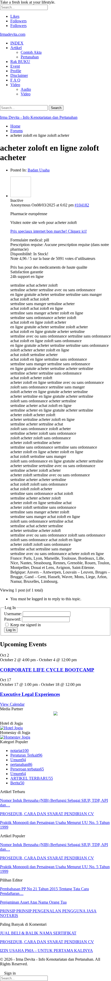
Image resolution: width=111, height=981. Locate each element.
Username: (13, 614)
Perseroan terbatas (27, 769)
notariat (19, 750)
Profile (15, 71)
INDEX (16, 43)
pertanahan (21, 764)
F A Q (15, 80)
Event (15, 66)
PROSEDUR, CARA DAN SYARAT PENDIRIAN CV (47, 814)
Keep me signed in (25, 625)
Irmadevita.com (12, 34)
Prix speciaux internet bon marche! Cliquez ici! (48, 231)
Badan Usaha (39, 170)
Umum (18, 760)
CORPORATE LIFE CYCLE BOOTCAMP (47, 670)
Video (15, 85)
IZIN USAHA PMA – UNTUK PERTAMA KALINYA (46, 950)
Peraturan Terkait (26, 755)
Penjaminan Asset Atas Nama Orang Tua (33, 902)
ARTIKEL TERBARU (31, 778)
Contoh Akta (31, 52)
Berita (17, 783)
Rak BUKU (20, 61)
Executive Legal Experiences (30, 694)
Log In (10, 630)
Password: (13, 619)
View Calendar (12, 704)
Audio (26, 89)
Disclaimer (19, 75)
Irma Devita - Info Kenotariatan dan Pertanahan (38, 117)
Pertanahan (30, 57)
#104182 (82, 205)
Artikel (16, 48)
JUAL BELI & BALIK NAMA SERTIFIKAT (38, 933)
